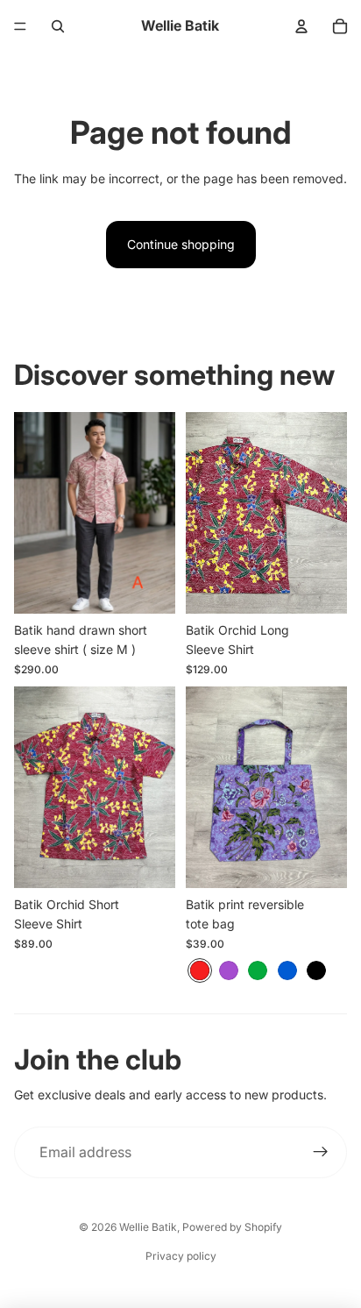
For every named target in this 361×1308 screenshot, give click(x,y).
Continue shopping (181, 244)
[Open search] (58, 26)
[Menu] (20, 26)
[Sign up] (320, 1152)
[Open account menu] (301, 26)
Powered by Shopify (232, 1226)
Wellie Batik (148, 1226)
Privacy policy (180, 1255)
